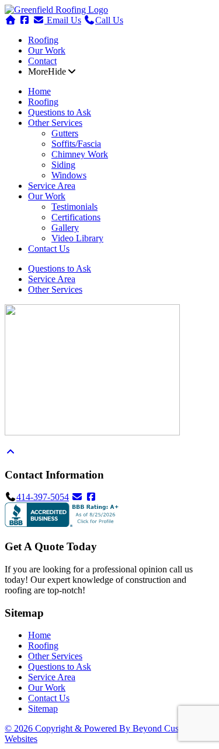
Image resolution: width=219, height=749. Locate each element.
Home (39, 91)
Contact (42, 61)
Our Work (46, 50)
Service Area (51, 186)
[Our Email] (77, 497)
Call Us (109, 20)
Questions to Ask (59, 112)
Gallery (65, 228)
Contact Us (48, 249)
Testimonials (74, 207)
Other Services (55, 123)
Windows (68, 175)
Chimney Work (79, 154)
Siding (63, 165)
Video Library (77, 238)
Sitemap (43, 708)
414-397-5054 (42, 497)
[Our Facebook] (91, 497)
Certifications (75, 217)
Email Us (62, 20)
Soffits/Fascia (76, 144)
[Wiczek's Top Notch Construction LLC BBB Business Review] (63, 524)
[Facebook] (24, 20)
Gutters (64, 133)
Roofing (43, 40)
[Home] (56, 10)
